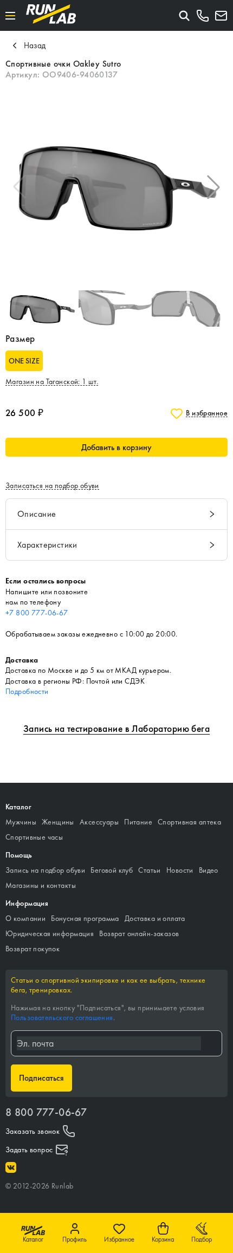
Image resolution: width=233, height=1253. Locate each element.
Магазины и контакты (40, 885)
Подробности (27, 691)
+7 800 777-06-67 (36, 613)
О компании (25, 918)
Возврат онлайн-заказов (139, 933)
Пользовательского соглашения (62, 1017)
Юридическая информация (49, 933)
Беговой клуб (111, 870)
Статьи (149, 870)
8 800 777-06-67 (46, 1112)
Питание (138, 822)
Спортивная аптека (189, 822)
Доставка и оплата (155, 918)
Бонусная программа (85, 918)
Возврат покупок (32, 948)
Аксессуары (99, 822)
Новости (179, 870)
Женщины (58, 822)
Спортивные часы (34, 837)
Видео (208, 870)
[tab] (116, 514)
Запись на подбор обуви (45, 870)
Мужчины (20, 822)
